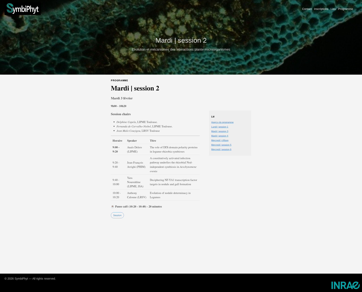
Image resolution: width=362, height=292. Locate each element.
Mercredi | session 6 (221, 149)
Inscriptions (321, 8)
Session (117, 215)
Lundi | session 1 (219, 127)
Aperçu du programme (222, 122)
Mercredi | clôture (220, 140)
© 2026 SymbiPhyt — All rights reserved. (30, 278)
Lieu (333, 8)
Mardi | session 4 (219, 136)
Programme (345, 8)
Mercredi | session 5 (221, 145)
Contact (307, 8)
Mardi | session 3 (219, 131)
